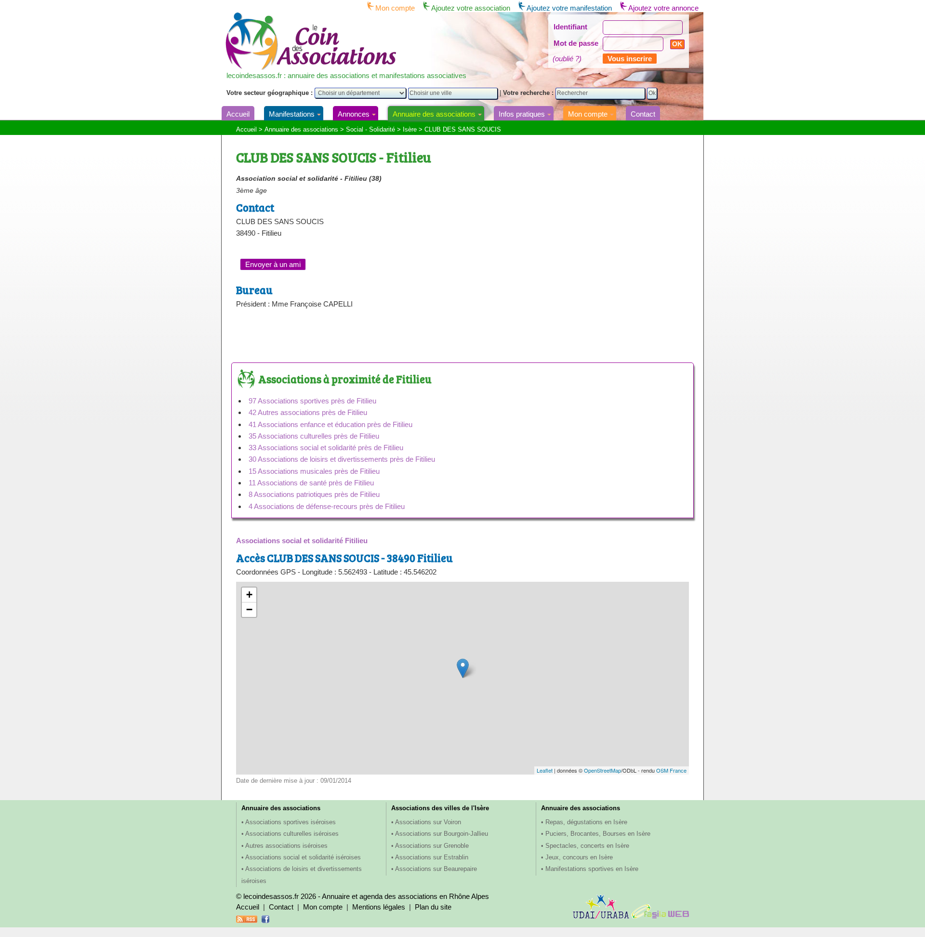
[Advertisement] (349, 339)
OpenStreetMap (602, 770)
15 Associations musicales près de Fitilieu (314, 471)
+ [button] (249, 595)
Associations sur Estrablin (431, 857)
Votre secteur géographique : (270, 92)
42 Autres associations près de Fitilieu (308, 412)
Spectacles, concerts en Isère (587, 845)
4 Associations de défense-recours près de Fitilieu (327, 506)
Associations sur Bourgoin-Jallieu (441, 833)
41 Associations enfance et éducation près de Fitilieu (330, 424)
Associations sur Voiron (428, 822)
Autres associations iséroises (286, 845)
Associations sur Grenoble (432, 845)
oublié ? (567, 58)
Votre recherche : (529, 92)
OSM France (671, 770)
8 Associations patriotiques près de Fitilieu (314, 494)
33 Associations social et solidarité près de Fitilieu (326, 447)
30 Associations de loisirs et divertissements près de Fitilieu (342, 459)
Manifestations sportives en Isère (591, 868)
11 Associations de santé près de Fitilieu (311, 483)
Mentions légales (378, 907)
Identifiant (570, 27)
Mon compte (395, 8)
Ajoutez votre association (470, 8)
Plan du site (433, 907)
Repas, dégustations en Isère (586, 822)
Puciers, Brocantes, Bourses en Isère (597, 833)
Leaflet (545, 770)
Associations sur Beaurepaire (436, 868)
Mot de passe (576, 43)
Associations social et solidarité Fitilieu (302, 540)
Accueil (238, 114)
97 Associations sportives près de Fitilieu (312, 401)
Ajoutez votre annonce (663, 8)
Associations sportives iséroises (290, 822)
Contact (643, 114)
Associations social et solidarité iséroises (303, 857)
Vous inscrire (630, 58)
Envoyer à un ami (273, 264)
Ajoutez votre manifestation (569, 8)
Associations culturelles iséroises (292, 833)
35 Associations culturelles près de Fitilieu (314, 436)
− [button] (249, 609)
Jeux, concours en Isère (579, 857)
